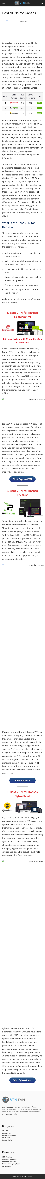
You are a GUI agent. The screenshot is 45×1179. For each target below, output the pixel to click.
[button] (42, 3)
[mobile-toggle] (3, 3)
